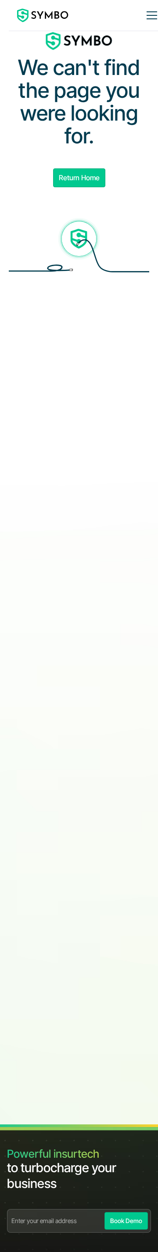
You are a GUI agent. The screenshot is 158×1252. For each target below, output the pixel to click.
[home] (43, 15)
